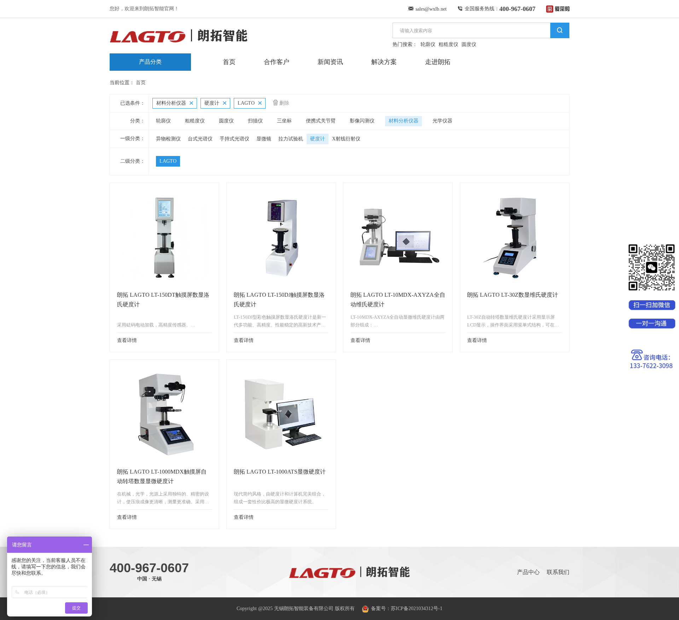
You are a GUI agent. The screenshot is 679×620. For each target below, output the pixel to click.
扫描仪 (255, 120)
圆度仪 (469, 44)
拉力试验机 (290, 138)
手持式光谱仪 (234, 138)
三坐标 (284, 120)
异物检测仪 (168, 138)
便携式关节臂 (321, 120)
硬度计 (317, 138)
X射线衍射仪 (346, 138)
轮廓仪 (427, 44)
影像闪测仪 (362, 120)
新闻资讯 (330, 61)
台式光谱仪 (200, 138)
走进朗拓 (438, 61)
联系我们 (558, 572)
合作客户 (276, 61)
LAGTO (167, 161)
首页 (229, 61)
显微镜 (263, 138)
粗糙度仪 (448, 44)
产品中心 (528, 572)
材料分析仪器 (403, 120)
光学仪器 (442, 120)
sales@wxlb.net (431, 9)
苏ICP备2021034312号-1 (416, 608)
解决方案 (384, 61)
